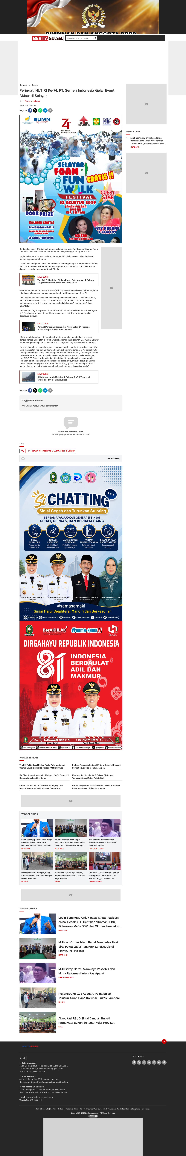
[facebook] (30, 110)
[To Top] (164, 1041)
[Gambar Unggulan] (70, 242)
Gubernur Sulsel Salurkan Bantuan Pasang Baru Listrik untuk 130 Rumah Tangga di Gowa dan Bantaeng (104, 877)
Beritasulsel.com (32, 101)
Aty (22, 451)
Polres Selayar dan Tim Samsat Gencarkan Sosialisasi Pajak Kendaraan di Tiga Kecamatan (96, 787)
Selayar (35, 85)
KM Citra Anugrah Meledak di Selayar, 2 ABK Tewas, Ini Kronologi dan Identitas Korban (63, 378)
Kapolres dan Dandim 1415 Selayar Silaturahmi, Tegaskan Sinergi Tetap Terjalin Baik (93, 776)
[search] (94, 38)
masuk (36, 406)
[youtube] (159, 1062)
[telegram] (45, 110)
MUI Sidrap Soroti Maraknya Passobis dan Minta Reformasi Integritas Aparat (102, 842)
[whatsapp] (40, 110)
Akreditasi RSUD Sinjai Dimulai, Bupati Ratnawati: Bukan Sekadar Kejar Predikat (70, 875)
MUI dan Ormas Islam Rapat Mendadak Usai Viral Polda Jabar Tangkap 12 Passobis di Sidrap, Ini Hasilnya (70, 844)
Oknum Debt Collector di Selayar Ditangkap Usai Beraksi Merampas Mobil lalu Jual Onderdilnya (41, 787)
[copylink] (50, 110)
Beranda (23, 85)
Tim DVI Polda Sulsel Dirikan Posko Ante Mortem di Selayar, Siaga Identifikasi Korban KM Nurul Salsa (65, 281)
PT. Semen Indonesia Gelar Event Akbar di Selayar (51, 451)
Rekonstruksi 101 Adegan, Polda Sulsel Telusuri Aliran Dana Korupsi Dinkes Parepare (36, 875)
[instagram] (154, 1062)
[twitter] (35, 110)
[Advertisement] (93, 63)
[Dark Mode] (29, 38)
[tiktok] (164, 1062)
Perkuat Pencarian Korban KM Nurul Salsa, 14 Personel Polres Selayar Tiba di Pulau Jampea (63, 328)
